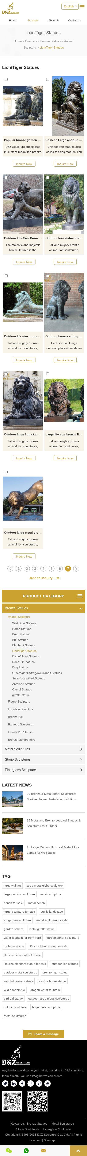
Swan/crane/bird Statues (28, 678)
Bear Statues (21, 634)
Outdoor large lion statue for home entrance (23, 434)
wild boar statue (14, 989)
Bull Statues (20, 639)
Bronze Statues (50, 41)
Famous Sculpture (20, 724)
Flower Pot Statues (20, 732)
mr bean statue (14, 946)
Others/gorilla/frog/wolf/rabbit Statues (37, 673)
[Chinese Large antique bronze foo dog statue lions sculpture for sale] (64, 106)
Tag (6, 876)
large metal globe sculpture (44, 885)
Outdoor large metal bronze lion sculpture (23, 532)
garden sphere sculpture (62, 937)
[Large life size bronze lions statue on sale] (64, 400)
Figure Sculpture (19, 701)
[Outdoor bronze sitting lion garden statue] (64, 302)
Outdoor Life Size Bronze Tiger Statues (23, 238)
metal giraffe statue (42, 929)
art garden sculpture (17, 920)
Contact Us (74, 20)
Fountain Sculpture (20, 709)
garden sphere (13, 929)
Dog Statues (20, 667)
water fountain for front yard (22, 937)
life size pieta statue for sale (22, 955)
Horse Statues (21, 628)
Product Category (43, 596)
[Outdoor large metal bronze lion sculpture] (23, 498)
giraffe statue (21, 695)
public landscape (52, 911)
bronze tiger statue (55, 972)
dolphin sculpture (15, 1007)
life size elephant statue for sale (25, 963)
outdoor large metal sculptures (48, 998)
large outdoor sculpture (19, 894)
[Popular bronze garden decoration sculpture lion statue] (23, 106)
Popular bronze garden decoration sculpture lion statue (23, 140)
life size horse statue (52, 981)
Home (12, 20)
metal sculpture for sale (52, 920)
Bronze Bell (15, 716)
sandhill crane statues (18, 981)
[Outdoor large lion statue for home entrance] (23, 400)
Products (33, 20)
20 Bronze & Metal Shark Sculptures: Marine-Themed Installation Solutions (52, 796)
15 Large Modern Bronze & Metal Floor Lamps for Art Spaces (53, 849)
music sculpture (50, 894)
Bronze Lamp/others (21, 739)
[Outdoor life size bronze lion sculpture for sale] (23, 302)
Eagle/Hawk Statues (25, 656)
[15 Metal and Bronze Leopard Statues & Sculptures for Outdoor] (12, 826)
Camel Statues (22, 689)
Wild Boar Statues (24, 623)
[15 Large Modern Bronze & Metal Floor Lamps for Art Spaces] (12, 852)
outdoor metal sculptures (20, 972)
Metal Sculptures (17, 749)
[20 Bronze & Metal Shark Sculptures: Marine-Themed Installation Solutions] (12, 799)
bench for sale (13, 903)
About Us (54, 20)
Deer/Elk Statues (23, 662)
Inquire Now (24, 164)
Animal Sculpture (19, 616)
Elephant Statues (23, 645)
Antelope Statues (23, 684)
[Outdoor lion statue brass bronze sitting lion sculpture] (64, 204)
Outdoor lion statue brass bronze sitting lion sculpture (64, 238)
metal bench (36, 903)
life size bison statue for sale (48, 946)
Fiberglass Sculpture (20, 770)
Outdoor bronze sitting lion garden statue (64, 336)
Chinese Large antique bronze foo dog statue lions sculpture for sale (64, 140)
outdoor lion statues (65, 963)
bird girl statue (13, 998)
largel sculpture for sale (19, 911)
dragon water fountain (45, 989)
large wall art (12, 885)
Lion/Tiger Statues (51, 47)
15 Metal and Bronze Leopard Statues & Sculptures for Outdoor (53, 823)
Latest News (17, 785)
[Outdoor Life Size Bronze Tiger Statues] (23, 204)
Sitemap (49, 1140)
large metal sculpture (46, 1007)
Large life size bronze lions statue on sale (64, 434)
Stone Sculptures (18, 759)
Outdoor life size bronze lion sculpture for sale (23, 336)
